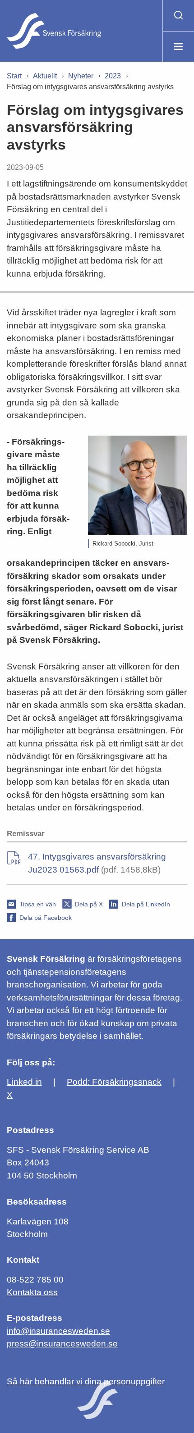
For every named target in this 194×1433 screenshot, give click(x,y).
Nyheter (80, 76)
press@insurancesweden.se (62, 1343)
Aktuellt (45, 76)
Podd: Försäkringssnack (114, 1082)
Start (14, 76)
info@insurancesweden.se (58, 1331)
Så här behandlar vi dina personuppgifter (86, 1381)
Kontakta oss (32, 1292)
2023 (113, 76)
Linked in (24, 1082)
